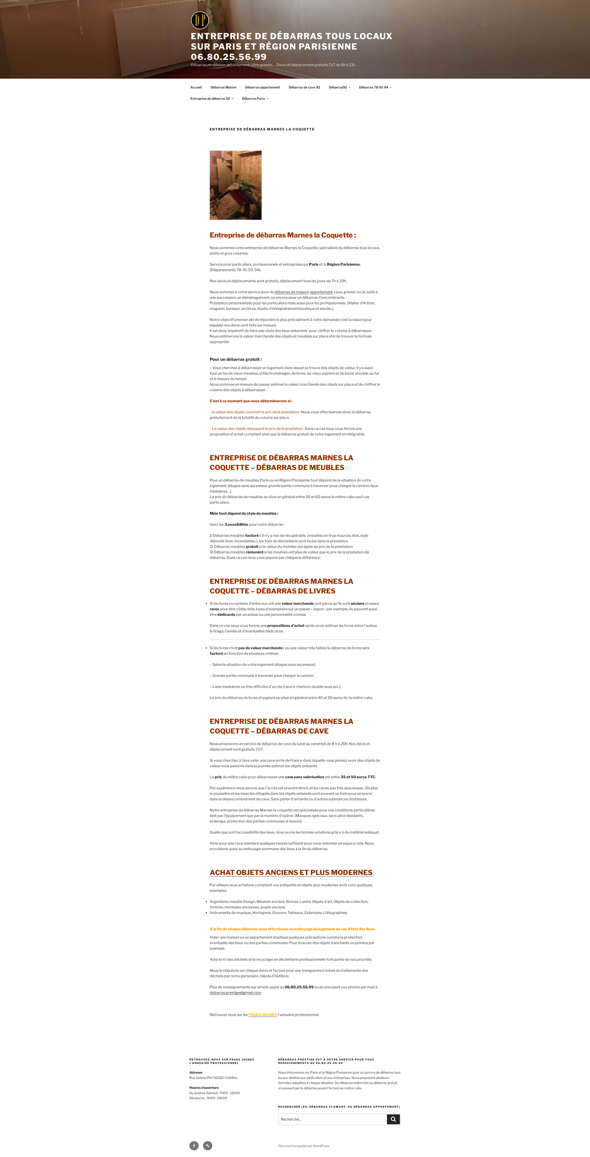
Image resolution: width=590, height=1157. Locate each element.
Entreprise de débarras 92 (210, 98)
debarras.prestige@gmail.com (235, 992)
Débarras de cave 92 (304, 87)
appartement (321, 292)
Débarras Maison (223, 87)
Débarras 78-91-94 (373, 87)
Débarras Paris (253, 98)
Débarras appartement (262, 87)
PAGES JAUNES (262, 1015)
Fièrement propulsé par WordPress (304, 1146)
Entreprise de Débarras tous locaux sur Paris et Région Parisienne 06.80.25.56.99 (292, 46)
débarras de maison (292, 292)
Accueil (196, 87)
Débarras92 (338, 87)
